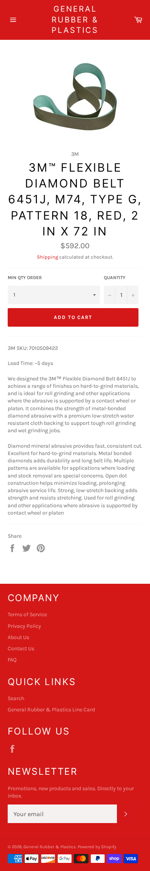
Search (16, 698)
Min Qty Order (25, 277)
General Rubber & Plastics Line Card (51, 709)
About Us (18, 637)
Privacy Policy (24, 626)
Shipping (47, 257)
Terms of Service (27, 614)
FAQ (12, 659)
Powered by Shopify (97, 846)
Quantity (114, 277)
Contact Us (21, 648)
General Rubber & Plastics (75, 19)
